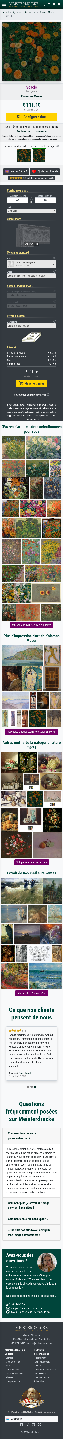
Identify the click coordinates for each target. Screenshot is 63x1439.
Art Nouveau (30, 12)
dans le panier (33, 383)
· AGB (7, 1365)
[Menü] (4, 4)
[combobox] (31, 211)
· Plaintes (9, 1377)
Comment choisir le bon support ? (28, 1219)
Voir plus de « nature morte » (31, 862)
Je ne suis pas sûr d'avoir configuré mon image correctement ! (29, 1232)
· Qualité (37, 1365)
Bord (9, 207)
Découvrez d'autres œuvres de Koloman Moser (31, 731)
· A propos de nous (13, 1381)
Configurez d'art (33, 117)
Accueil (6, 12)
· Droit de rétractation (14, 1373)
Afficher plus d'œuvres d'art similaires (31, 625)
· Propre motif (40, 1358)
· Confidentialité (12, 1369)
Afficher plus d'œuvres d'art (31, 993)
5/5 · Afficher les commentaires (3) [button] (38, 178)
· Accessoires (40, 1373)
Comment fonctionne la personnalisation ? (22, 1136)
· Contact (9, 1358)
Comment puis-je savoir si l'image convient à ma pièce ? (28, 1205)
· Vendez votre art (42, 1361)
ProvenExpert (25, 1073)
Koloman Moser (47, 12)
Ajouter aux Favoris (47, 171)
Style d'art (17, 12)
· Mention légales (12, 1361)
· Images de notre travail (45, 1369)
